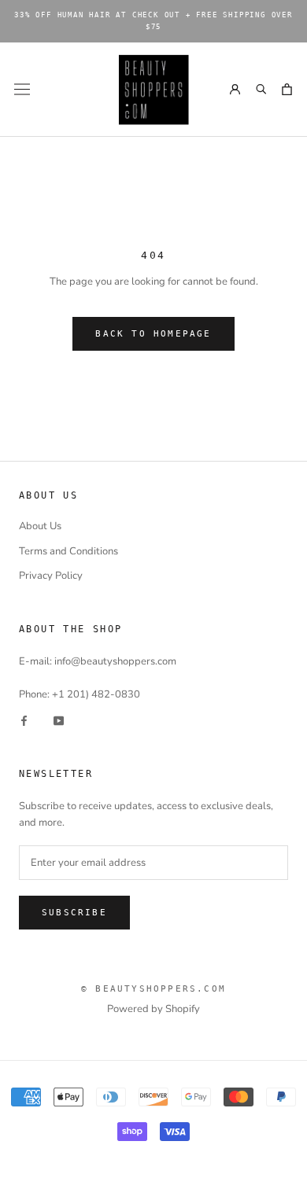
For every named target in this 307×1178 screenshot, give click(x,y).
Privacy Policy (51, 576)
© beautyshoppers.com (153, 989)
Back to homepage (153, 334)
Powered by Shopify (153, 1009)
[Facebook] (24, 720)
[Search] (260, 89)
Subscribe (74, 912)
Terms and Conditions (68, 551)
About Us (40, 526)
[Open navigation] (22, 89)
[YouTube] (59, 720)
